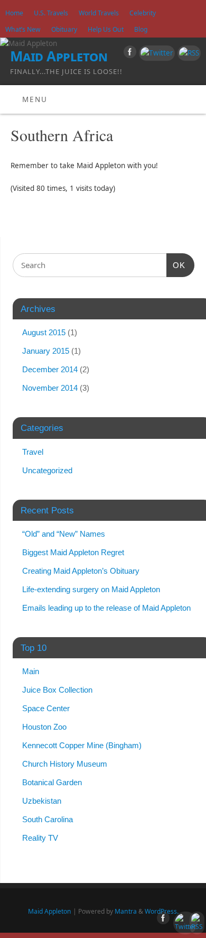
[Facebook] (128, 53)
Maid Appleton (58, 56)
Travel (32, 451)
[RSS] (188, 53)
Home (14, 12)
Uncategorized (47, 470)
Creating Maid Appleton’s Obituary (80, 570)
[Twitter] (155, 53)
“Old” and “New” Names (63, 533)
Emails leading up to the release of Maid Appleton (106, 607)
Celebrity (142, 12)
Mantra (126, 911)
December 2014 (50, 369)
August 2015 (43, 332)
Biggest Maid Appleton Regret (73, 552)
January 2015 (45, 350)
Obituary (64, 29)
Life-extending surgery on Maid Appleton (91, 589)
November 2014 (50, 387)
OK (175, 265)
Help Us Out (106, 29)
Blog (140, 29)
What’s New (23, 29)
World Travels (99, 12)
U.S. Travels (51, 12)
